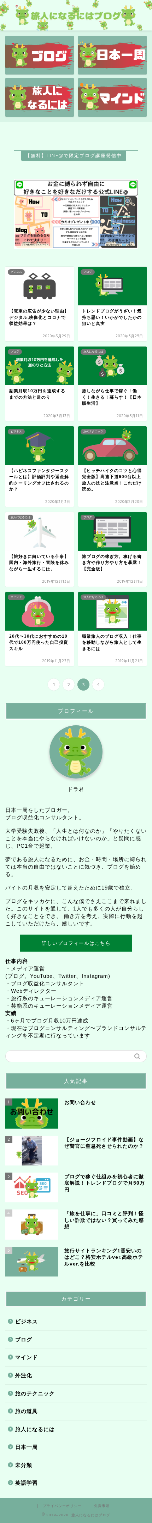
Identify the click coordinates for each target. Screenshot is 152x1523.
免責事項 (102, 1506)
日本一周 (26, 1447)
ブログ (23, 1339)
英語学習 (26, 1483)
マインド (26, 1357)
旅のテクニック (35, 1393)
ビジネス (26, 1321)
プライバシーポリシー (62, 1506)
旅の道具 (26, 1411)
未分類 (23, 1465)
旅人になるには (35, 1429)
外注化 (23, 1375)
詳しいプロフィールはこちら (76, 943)
